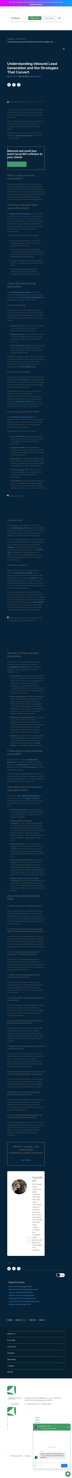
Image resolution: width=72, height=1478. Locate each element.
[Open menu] (59, 18)
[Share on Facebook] (14, 85)
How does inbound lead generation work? (23, 1289)
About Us (32, 1320)
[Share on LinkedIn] (9, 85)
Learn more (17, 164)
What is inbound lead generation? (21, 1286)
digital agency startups (18, 667)
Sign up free (35, 18)
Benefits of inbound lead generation (21, 1295)
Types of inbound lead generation (21, 1292)
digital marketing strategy (20, 214)
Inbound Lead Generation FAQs (20, 1304)
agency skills (23, 765)
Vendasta (10, 39)
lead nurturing (24, 878)
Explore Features (36, 4)
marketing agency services (20, 528)
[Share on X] (19, 85)
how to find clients (29, 767)
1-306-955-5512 (31, 1404)
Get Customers (21, 39)
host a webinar (38, 602)
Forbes (24, 380)
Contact (42, 1320)
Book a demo (49, 18)
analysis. (23, 447)
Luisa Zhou (33, 578)
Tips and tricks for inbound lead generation (24, 1301)
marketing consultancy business (21, 417)
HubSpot (11, 547)
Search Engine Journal (27, 367)
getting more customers (24, 136)
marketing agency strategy (20, 292)
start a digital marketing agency (31, 297)
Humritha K (13, 76)
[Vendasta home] (15, 18)
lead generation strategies (23, 573)
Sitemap (27, 1456)
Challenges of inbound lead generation (22, 1298)
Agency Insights (35, 76)
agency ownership (32, 798)
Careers (18, 1320)
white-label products (24, 401)
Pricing (9, 1320)
